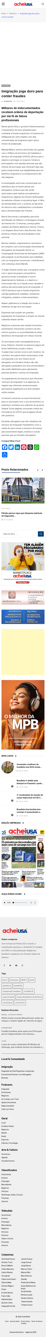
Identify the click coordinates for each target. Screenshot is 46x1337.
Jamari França (26, 1259)
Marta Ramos (26, 1276)
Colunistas (7, 1254)
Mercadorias (6, 1185)
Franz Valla (5, 1296)
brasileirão (18, 986)
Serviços (4, 1191)
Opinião (24, 1279)
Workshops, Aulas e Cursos (12, 1195)
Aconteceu (5, 1154)
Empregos (5, 1181)
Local (4, 1041)
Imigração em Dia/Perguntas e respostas (17, 1071)
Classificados (9, 1170)
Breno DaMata (7, 1266)
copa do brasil (8, 997)
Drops (3, 1289)
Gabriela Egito (6, 1299)
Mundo (4, 1133)
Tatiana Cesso (27, 1305)
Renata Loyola (26, 1295)
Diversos (4, 1235)
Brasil (4, 1015)
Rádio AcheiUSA (7, 1106)
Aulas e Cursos (7, 1239)
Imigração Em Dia (8, 1306)
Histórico (13, 14)
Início (7, 1321)
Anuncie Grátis (15, 1321)
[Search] (43, 4)
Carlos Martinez (7, 1269)
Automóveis (6, 1174)
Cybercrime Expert (8, 1279)
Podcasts (6, 1084)
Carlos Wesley (7, 1272)
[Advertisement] (23, 47)
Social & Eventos (8, 1161)
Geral (4, 1118)
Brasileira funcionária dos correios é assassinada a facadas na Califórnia (29, 812)
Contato (23, 1323)
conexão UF (28, 991)
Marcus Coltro (26, 1269)
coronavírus (20, 1003)
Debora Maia (6, 1282)
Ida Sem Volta (6, 1303)
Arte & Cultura (9, 1149)
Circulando (5, 1276)
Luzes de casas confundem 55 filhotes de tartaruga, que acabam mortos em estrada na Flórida (22, 1047)
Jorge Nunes (26, 1266)
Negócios (5, 1096)
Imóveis (4, 1178)
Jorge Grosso (26, 1262)
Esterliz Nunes (7, 1293)
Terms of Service (36, 1321)
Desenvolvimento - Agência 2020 (23, 1332)
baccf (5, 980)
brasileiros (7, 986)
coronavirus (7, 1003)
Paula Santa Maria (28, 1282)
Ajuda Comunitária (8, 1102)
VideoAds (6, 1210)
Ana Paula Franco (8, 1259)
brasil (32, 980)
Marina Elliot (26, 1272)
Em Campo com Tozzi (10, 1099)
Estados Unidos (15, 1015)
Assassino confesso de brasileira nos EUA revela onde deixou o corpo (28, 767)
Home (3, 14)
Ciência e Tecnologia (9, 1143)
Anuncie (4, 1201)
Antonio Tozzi (6, 1262)
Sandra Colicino (27, 1298)
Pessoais (5, 1198)
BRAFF (24, 980)
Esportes (5, 1140)
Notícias (4, 1078)
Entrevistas (6, 1092)
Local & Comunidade (13, 1059)
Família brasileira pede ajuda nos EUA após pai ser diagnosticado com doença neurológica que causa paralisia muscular (21, 1034)
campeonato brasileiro (12, 991)
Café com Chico (7, 1109)
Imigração (7, 1066)
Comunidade (6, 1028)
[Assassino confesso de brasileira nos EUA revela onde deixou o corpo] (7, 767)
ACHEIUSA (8, 101)
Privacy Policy (25, 1321)
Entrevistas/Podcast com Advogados (16, 1075)
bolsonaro (14, 980)
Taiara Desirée (26, 1302)
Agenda (4, 1157)
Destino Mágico (7, 1286)
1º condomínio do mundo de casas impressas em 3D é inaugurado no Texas (30, 798)
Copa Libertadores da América (29, 997)
